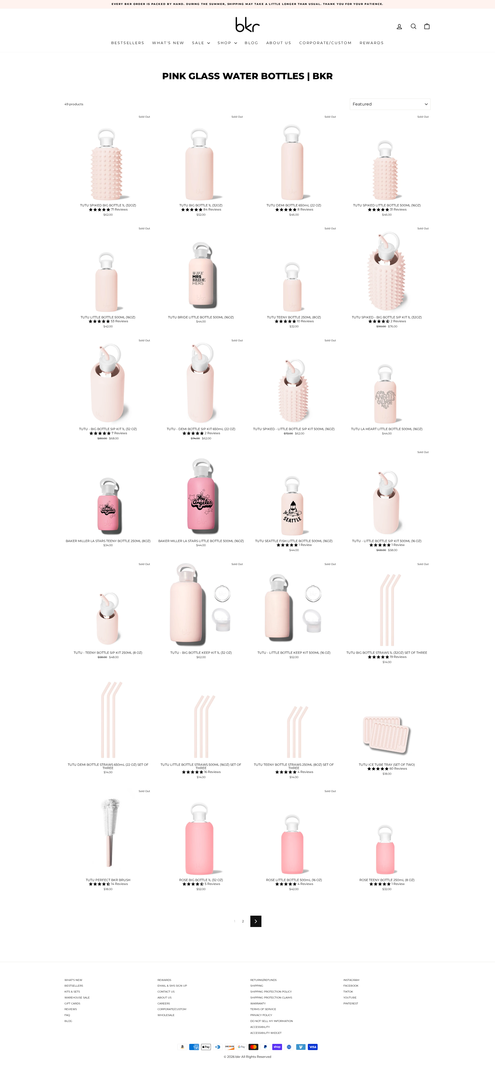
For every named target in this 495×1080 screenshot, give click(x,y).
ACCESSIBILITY (260, 1027)
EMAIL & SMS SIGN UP (172, 985)
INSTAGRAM (351, 980)
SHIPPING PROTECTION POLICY (271, 991)
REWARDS (164, 980)
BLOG (68, 1021)
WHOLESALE (166, 1015)
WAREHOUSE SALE (77, 997)
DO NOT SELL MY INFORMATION (271, 1021)
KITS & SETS (72, 991)
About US (279, 43)
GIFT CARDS (72, 1003)
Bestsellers (128, 43)
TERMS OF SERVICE (263, 1009)
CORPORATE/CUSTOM (172, 1009)
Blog (251, 43)
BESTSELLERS (73, 985)
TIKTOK (348, 991)
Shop (225, 43)
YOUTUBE (350, 997)
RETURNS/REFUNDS (263, 980)
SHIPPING (256, 985)
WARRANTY (258, 1003)
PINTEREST (350, 1003)
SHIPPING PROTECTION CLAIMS (271, 997)
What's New (168, 43)
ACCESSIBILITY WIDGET (266, 1033)
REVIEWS (70, 1009)
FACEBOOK (350, 985)
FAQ (67, 1015)
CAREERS (164, 1003)
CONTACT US (166, 991)
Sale (199, 43)
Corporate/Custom (325, 43)
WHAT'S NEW (73, 980)
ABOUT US (164, 997)
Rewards (372, 43)
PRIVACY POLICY (261, 1015)
